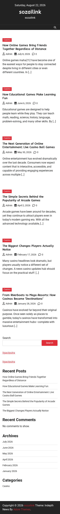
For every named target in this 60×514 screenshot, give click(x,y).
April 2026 (7, 459)
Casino (7, 40)
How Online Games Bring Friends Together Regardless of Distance (24, 47)
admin (9, 54)
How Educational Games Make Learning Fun (25, 386)
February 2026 (10, 465)
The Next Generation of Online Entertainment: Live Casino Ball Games (28, 145)
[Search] (55, 27)
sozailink (30, 11)
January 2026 (9, 471)
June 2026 (8, 447)
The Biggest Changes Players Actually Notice (25, 410)
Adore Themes (21, 509)
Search (6, 338)
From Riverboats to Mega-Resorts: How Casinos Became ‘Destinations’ (29, 296)
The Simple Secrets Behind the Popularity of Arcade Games (23, 198)
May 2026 (7, 453)
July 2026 (7, 441)
